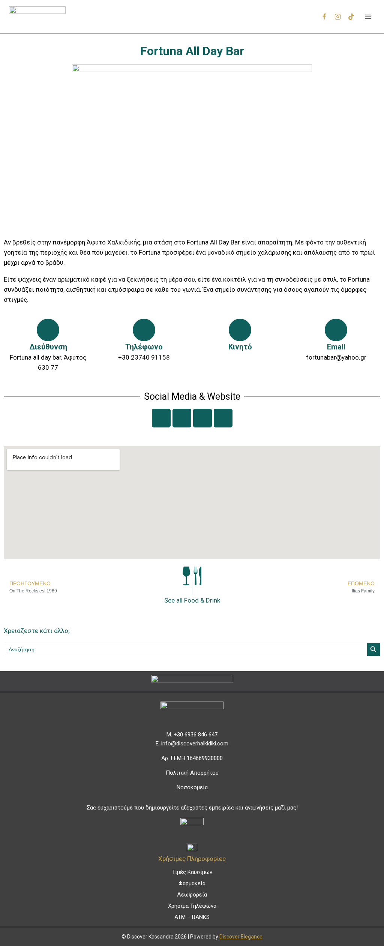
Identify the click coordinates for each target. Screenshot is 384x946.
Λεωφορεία (192, 894)
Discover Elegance (240, 937)
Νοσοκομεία (192, 787)
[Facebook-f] (161, 418)
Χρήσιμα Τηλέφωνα (192, 906)
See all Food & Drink (192, 600)
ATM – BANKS (192, 917)
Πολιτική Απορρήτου (192, 772)
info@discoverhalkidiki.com (194, 743)
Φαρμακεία (192, 883)
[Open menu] (368, 16)
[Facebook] (324, 16)
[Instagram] (338, 16)
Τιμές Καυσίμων (192, 872)
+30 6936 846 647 (196, 734)
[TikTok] (351, 16)
